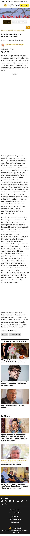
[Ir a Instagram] (10, 501)
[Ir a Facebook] (2, 501)
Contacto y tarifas (15, 513)
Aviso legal (15, 516)
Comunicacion (15, 334)
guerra (4, 334)
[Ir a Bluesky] (22, 501)
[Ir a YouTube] (18, 501)
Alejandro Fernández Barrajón (14, 45)
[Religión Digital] (12, 5)
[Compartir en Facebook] (2, 52)
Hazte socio (15, 522)
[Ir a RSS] (6, 504)
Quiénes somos (15, 510)
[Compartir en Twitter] (5, 52)
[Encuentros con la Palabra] (15, 451)
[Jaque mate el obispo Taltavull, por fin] (15, 396)
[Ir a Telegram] (2, 504)
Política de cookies (15, 519)
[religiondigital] (15, 528)
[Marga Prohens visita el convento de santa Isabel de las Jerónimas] (15, 351)
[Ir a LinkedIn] (14, 501)
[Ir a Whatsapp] (26, 501)
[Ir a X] (6, 501)
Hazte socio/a (24, 5)
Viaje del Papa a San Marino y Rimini (19, 22)
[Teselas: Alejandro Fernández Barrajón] (15, 13)
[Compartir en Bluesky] (8, 52)
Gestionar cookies (15, 532)
